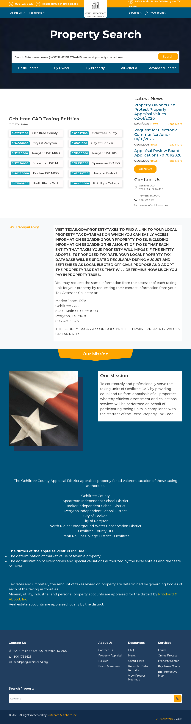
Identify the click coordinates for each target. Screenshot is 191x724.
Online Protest (167, 655)
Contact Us (105, 650)
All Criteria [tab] (129, 68)
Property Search (168, 661)
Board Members (109, 666)
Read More (174, 124)
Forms (162, 650)
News (154, 124)
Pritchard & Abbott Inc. (62, 715)
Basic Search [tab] (28, 68)
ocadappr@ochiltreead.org (153, 205)
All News (145, 169)
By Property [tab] (95, 68)
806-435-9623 (22, 656)
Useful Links (136, 661)
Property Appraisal (110, 655)
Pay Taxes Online (169, 666)
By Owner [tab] (62, 68)
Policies (103, 661)
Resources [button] (36, 12)
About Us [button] (16, 12)
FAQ (131, 650)
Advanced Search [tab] (162, 68)
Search (168, 56)
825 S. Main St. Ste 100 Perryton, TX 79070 (41, 651)
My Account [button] (156, 12)
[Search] (177, 698)
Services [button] (134, 12)
